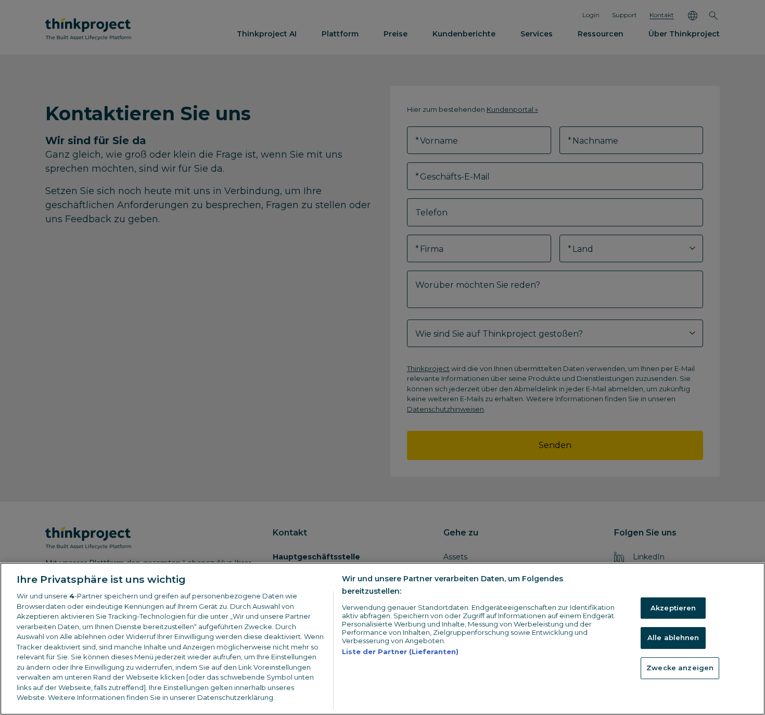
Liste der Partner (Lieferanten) (400, 651)
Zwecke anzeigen (679, 667)
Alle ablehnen (673, 637)
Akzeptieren (673, 608)
